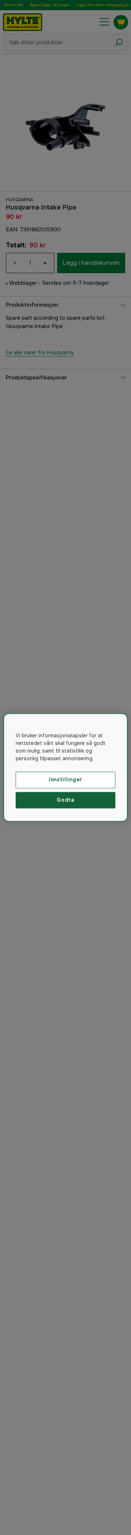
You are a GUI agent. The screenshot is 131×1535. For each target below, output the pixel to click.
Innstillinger (65, 779)
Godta (65, 800)
